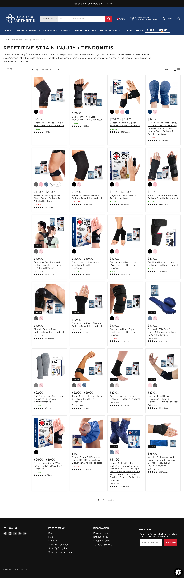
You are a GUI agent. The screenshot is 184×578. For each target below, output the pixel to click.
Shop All (8, 30)
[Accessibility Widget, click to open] (178, 572)
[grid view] (175, 69)
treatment (24, 61)
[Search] (108, 19)
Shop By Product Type (55, 30)
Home (6, 39)
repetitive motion (69, 54)
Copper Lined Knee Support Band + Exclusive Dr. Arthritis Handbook (123, 332)
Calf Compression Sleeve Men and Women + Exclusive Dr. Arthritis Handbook (48, 399)
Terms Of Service (102, 544)
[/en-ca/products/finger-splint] (125, 165)
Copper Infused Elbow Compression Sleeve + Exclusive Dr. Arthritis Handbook (163, 399)
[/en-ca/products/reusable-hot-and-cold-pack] (87, 433)
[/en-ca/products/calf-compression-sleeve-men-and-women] (49, 366)
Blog (129, 30)
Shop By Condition (84, 30)
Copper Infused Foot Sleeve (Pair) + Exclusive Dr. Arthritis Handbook (123, 265)
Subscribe (170, 542)
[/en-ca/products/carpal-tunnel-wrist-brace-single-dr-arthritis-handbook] (87, 92)
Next (110, 500)
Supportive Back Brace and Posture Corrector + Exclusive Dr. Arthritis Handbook (48, 265)
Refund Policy (100, 536)
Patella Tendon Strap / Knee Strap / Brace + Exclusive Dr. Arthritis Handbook (47, 198)
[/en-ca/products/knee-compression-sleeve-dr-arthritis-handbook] (87, 165)
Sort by (35, 69)
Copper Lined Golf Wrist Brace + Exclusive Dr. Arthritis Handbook (86, 265)
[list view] (179, 69)
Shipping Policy (101, 540)
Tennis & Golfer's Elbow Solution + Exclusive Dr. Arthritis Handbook (87, 399)
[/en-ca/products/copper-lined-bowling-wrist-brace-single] (49, 433)
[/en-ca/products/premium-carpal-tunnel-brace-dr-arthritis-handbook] (163, 165)
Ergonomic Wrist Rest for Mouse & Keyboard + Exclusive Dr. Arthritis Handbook (162, 332)
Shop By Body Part (27, 30)
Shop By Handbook (111, 30)
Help (139, 30)
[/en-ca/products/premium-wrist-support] (125, 92)
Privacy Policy (100, 533)
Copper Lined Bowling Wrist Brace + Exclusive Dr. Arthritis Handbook (48, 466)
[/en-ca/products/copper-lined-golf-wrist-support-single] (87, 232)
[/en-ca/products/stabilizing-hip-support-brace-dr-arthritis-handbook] (163, 232)
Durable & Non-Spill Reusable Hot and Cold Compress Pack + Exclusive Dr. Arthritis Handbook (87, 460)
